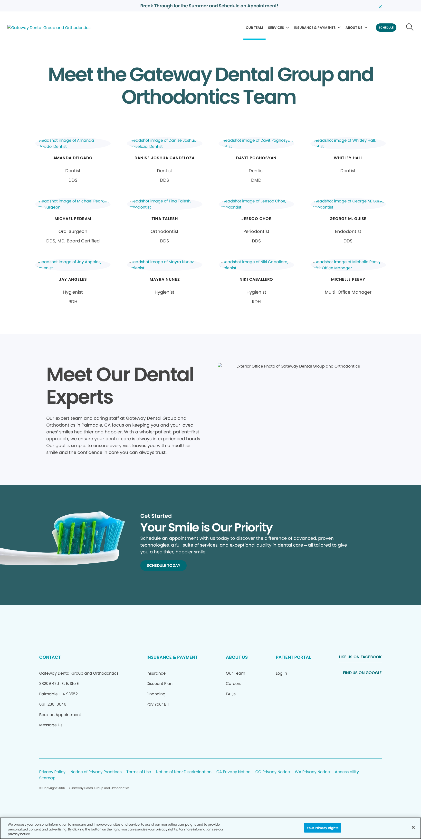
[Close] (413, 827)
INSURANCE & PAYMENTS (315, 27)
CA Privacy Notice (233, 772)
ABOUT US (354, 27)
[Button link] (410, 27)
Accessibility (347, 772)
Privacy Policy (52, 772)
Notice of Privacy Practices (96, 772)
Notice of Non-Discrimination (183, 772)
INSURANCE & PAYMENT (172, 657)
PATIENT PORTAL (293, 657)
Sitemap (47, 778)
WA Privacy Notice (312, 772)
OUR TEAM (254, 27)
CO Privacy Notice (272, 772)
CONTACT (50, 657)
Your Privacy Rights (322, 827)
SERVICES (276, 27)
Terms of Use (138, 772)
